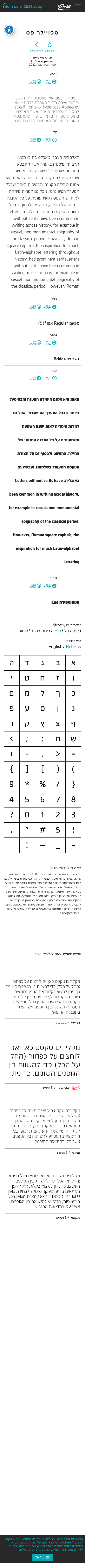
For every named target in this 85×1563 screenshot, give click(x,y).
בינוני (45, 631)
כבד (34, 631)
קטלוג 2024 (33, 7)
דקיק (77, 631)
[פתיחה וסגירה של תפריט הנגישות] (9, 30)
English (55, 647)
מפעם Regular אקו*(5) (58, 323)
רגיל (57, 631)
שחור (23, 631)
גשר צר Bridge (66, 359)
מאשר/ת (42, 1557)
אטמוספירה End (65, 602)
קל (66, 631)
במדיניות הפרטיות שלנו (36, 1549)
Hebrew (73, 647)
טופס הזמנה (12, 7)
